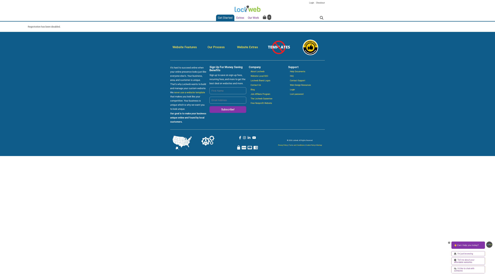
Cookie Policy (310, 145)
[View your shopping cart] (264, 17)
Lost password (296, 94)
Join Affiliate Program (260, 94)
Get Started (225, 17)
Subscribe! (227, 109)
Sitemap (319, 145)
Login (311, 3)
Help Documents (297, 71)
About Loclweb (258, 71)
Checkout (320, 3)
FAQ (292, 76)
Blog (253, 89)
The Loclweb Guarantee (261, 98)
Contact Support (297, 80)
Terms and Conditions (297, 145)
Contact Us (256, 85)
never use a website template (189, 92)
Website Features (184, 47)
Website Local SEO (259, 76)
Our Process (216, 47)
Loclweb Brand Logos (260, 80)
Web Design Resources (300, 85)
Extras (240, 17)
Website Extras (247, 47)
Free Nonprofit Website (261, 103)
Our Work (253, 17)
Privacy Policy (283, 145)
